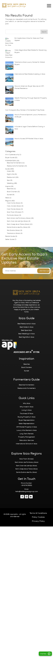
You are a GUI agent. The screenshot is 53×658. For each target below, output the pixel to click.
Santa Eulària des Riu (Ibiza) (17, 227)
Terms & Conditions (38, 513)
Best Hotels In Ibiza (26, 327)
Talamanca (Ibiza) (13, 233)
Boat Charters (12, 192)
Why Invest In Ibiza (26, 407)
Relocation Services (26, 440)
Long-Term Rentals (26, 434)
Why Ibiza (26, 403)
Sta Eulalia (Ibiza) (13, 230)
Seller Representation (26, 424)
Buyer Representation (27, 420)
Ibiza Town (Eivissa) (14, 212)
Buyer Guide (9, 158)
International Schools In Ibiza (26, 444)
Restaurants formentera (15, 166)
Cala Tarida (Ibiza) (13, 209)
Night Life (10, 174)
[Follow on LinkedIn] (31, 496)
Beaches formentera (14, 163)
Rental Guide (10, 236)
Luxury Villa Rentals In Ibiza (27, 430)
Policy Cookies (38, 517)
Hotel (9, 171)
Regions (8, 201)
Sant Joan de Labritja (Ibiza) (17, 221)
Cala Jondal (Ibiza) (14, 206)
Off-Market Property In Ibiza (26, 427)
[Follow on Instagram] (26, 496)
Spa (8, 180)
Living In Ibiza (27, 410)
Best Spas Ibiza (26, 330)
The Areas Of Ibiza (26, 414)
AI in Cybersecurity (12, 155)
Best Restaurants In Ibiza (26, 324)
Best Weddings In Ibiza (26, 334)
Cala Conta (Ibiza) (13, 203)
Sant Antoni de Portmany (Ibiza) (18, 218)
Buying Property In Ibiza (26, 417)
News (7, 198)
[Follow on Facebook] (22, 496)
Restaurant (11, 177)
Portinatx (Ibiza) (13, 215)
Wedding (10, 183)
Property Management (26, 437)
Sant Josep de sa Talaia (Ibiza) (18, 224)
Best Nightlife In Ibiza (26, 337)
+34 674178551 (26, 485)
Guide (7, 169)
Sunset (9, 195)
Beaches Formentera (26, 385)
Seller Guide (9, 239)
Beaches (10, 189)
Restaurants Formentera (26, 388)
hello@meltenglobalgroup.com (26, 491)
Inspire (7, 186)
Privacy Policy (38, 521)
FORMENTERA (10, 161)
